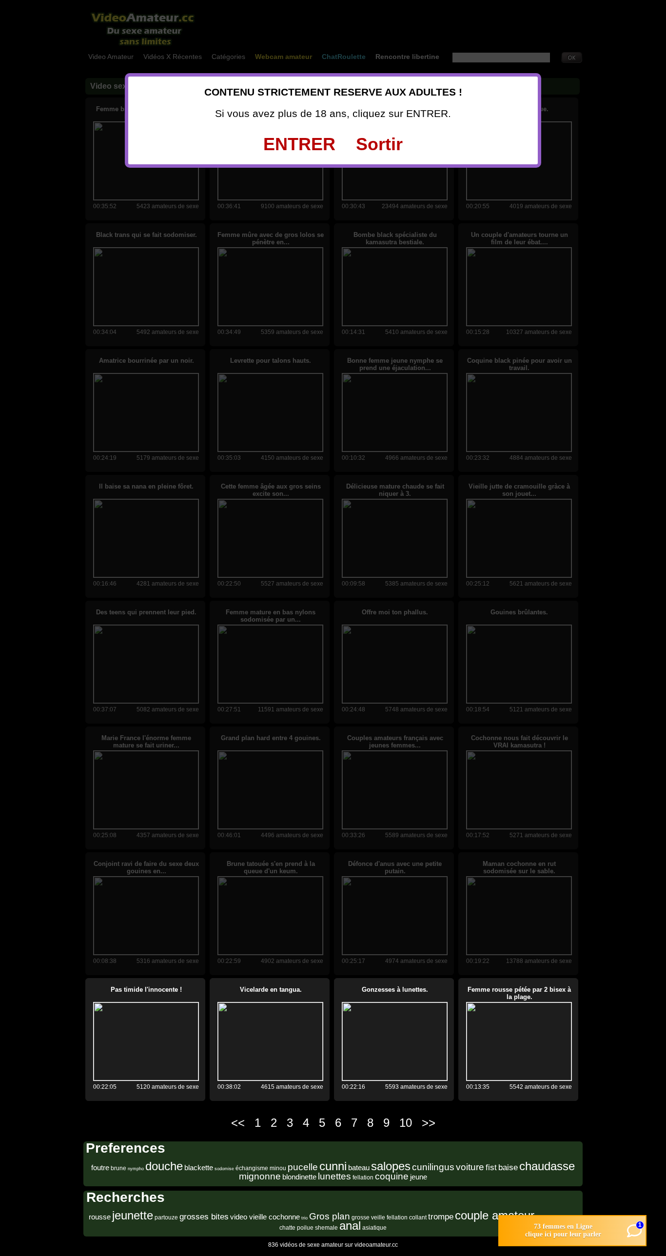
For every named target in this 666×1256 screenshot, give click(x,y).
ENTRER (299, 144)
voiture (470, 1167)
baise (508, 1167)
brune (118, 1168)
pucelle (303, 1167)
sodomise (224, 1168)
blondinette (299, 1177)
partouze (166, 1217)
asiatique (374, 1227)
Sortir (379, 144)
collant (418, 1217)
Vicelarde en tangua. (271, 989)
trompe (440, 1216)
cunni (333, 1166)
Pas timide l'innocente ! (146, 989)
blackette (198, 1167)
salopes (391, 1166)
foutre (100, 1167)
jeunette (132, 1215)
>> (428, 1122)
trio (304, 1218)
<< (238, 1122)
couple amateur (494, 1215)
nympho (136, 1168)
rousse (100, 1217)
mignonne (260, 1176)
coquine (392, 1176)
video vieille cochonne (265, 1217)
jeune (418, 1177)
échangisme (251, 1168)
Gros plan (329, 1216)
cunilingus (433, 1167)
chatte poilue (296, 1227)
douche (164, 1166)
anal (350, 1225)
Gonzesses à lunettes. (395, 989)
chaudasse (547, 1166)
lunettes (334, 1176)
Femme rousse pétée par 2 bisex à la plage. (519, 993)
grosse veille (368, 1217)
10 (405, 1122)
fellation (363, 1177)
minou (278, 1168)
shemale (326, 1227)
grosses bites (204, 1216)
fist (491, 1167)
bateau (359, 1167)
